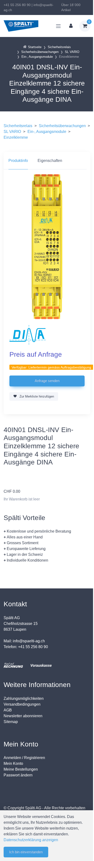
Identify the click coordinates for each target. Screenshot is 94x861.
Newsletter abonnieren (23, 716)
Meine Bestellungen (21, 769)
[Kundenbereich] (70, 26)
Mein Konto (13, 763)
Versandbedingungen (22, 704)
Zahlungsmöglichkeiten (24, 698)
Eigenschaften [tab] (50, 161)
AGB (8, 710)
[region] (47, 160)
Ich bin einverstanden (26, 852)
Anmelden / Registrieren (24, 758)
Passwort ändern (18, 775)
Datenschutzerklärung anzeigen (31, 840)
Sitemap (11, 722)
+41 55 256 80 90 (17, 5)
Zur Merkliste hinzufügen (36, 396)
